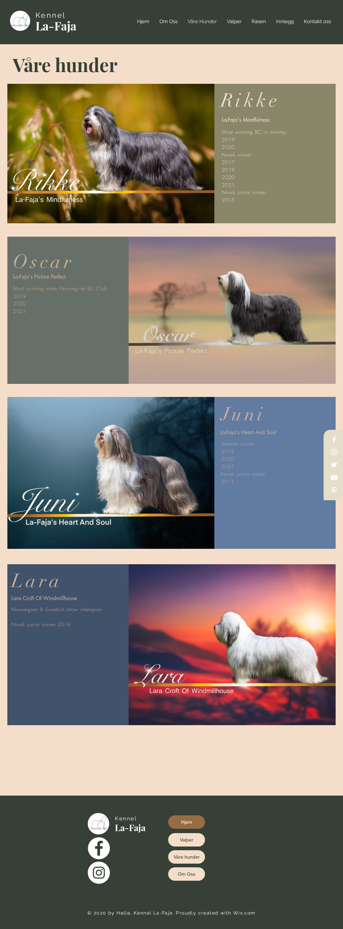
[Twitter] (334, 465)
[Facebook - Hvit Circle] (99, 848)
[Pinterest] (334, 490)
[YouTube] (334, 477)
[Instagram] (334, 452)
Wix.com (244, 913)
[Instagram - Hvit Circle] (99, 873)
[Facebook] (334, 439)
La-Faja (56, 26)
